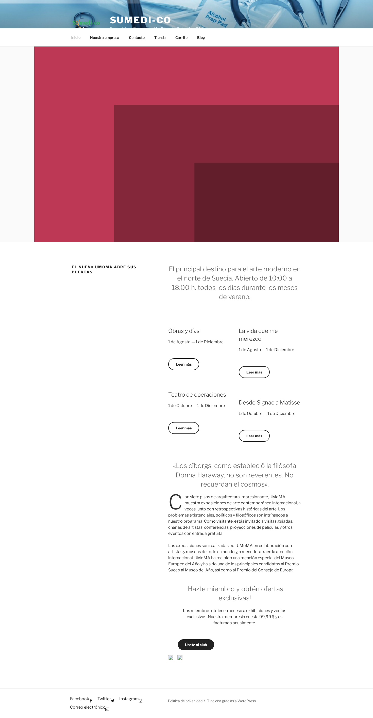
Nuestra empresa (104, 37)
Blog (201, 37)
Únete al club (196, 645)
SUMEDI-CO (141, 20)
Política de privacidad (185, 701)
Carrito (181, 37)
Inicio (75, 37)
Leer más (184, 364)
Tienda (160, 37)
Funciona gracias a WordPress (231, 701)
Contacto (137, 37)
